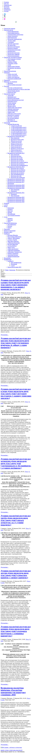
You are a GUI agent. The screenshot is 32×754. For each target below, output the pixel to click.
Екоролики (11, 208)
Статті (6, 205)
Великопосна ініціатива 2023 (16, 197)
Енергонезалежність (13, 56)
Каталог (10, 226)
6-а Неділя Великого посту (18, 135)
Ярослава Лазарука (13, 241)
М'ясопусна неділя (16, 141)
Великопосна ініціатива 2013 (16, 153)
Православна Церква (14, 66)
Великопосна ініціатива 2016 (16, 180)
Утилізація (11, 42)
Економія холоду (12, 101)
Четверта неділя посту (17, 148)
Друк (26, 293)
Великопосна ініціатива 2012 (16, 136)
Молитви (10, 83)
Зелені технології (12, 36)
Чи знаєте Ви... (12, 45)
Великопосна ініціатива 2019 (16, 186)
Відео (5, 206)
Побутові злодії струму (14, 113)
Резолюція (14, 264)
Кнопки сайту (8, 232)
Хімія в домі (11, 112)
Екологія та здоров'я (13, 115)
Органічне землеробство (15, 39)
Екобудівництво (12, 37)
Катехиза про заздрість (17, 173)
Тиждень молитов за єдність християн (19, 89)
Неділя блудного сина (17, 139)
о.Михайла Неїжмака (14, 250)
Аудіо (5, 217)
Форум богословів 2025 (14, 267)
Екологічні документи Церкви (13, 57)
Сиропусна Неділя (16, 125)
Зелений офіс (11, 104)
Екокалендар (8, 5)
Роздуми (6, 86)
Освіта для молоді (13, 75)
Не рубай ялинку (12, 121)
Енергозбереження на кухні (16, 100)
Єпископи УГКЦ (12, 63)
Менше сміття (12, 106)
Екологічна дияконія (13, 54)
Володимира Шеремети (14, 236)
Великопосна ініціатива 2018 (16, 185)
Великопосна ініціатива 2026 (16, 201)
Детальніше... (4, 334)
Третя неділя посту (16, 147)
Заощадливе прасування (15, 107)
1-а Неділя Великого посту (18, 127)
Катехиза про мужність (17, 163)
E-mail (3, 582)
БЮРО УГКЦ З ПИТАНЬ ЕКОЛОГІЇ (11, 750)
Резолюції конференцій (14, 78)
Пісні (9, 221)
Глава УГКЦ (11, 60)
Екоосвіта (7, 72)
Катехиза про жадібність (18, 170)
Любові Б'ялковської (13, 256)
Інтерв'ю (6, 203)
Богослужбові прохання (14, 84)
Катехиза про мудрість (17, 160)
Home (7, 270)
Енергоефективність (13, 33)
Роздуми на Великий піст (15, 87)
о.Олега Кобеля (12, 246)
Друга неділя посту (16, 145)
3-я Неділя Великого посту (18, 130)
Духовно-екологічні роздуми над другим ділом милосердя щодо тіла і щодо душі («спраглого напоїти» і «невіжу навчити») (16, 574)
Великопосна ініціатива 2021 (16, 192)
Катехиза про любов (17, 159)
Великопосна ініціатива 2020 (16, 188)
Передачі (10, 211)
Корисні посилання (9, 230)
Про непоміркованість (17, 174)
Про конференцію (16, 262)
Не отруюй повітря (13, 118)
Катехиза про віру (16, 156)
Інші (9, 69)
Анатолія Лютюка (13, 255)
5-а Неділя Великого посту (18, 133)
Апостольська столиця (14, 59)
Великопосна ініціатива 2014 (16, 167)
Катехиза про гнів (16, 176)
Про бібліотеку (12, 224)
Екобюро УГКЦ (12, 62)
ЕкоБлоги (7, 233)
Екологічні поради (9, 94)
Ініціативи (7, 122)
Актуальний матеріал (14, 215)
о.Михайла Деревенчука (15, 252)
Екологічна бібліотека (10, 223)
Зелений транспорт (13, 43)
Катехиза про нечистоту (18, 171)
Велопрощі (11, 183)
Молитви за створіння (10, 81)
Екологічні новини (9, 28)
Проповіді (7, 80)
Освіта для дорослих (13, 77)
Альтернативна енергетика (15, 34)
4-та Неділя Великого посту (19, 132)
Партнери (7, 229)
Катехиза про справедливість (19, 162)
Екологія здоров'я (13, 48)
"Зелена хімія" (12, 40)
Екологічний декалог (14, 91)
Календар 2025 (12, 92)
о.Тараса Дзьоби (12, 239)
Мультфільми (11, 214)
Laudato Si (10, 261)
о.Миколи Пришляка (14, 243)
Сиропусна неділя (16, 142)
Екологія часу (11, 51)
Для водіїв (10, 95)
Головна (6, 2)
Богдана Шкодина (13, 244)
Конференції (7, 259)
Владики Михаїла (13, 235)
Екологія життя (8, 30)
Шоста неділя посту (16, 151)
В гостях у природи (13, 116)
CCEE (9, 65)
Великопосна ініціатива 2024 (16, 198)
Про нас (6, 3)
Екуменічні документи (14, 68)
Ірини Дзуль (11, 247)
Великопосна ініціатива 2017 (16, 182)
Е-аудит (6, 11)
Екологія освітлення (13, 98)
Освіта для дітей (12, 74)
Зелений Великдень (13, 124)
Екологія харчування (14, 46)
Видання (6, 6)
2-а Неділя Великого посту (18, 129)
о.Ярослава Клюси (13, 249)
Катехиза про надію (16, 157)
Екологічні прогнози (14, 53)
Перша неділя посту (17, 144)
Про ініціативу (15, 138)
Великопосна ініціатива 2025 (16, 200)
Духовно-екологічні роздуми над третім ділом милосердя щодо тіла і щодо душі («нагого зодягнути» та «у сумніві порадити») (16, 520)
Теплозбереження (13, 110)
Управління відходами (14, 49)
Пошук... (3, 273)
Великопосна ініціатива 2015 (16, 179)
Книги (9, 227)
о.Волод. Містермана (14, 238)
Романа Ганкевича (13, 253)
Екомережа (7, 9)
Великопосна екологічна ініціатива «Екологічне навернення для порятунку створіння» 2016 (13, 691)
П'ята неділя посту (16, 150)
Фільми (10, 212)
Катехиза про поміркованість (19, 165)
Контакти (7, 8)
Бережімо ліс (11, 119)
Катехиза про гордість (17, 168)
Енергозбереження (13, 31)
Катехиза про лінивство (18, 177)
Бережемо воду (12, 97)
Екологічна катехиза (10, 71)
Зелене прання (12, 103)
